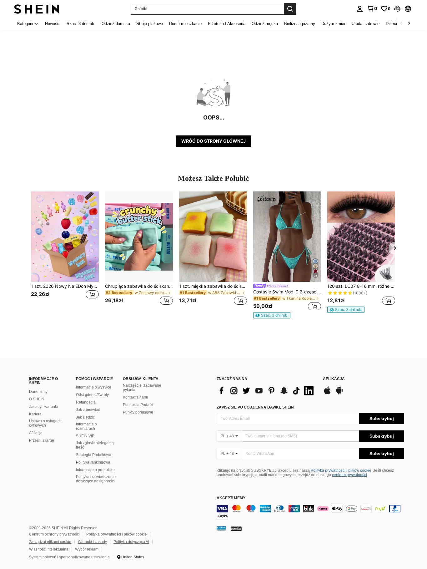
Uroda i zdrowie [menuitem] (365, 23)
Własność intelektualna (48, 549)
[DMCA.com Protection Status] (236, 528)
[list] (267, 390)
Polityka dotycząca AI (131, 542)
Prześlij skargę (41, 440)
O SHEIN (36, 399)
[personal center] (360, 9)
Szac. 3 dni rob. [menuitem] (81, 23)
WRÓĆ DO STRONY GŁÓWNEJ (213, 141)
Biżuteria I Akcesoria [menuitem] (226, 23)
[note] (271, 315)
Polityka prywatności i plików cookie (341, 470)
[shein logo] (36, 8)
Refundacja (86, 402)
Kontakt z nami (135, 397)
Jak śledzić (85, 417)
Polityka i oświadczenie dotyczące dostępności (96, 479)
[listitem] (65, 251)
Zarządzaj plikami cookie (50, 542)
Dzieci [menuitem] (391, 23)
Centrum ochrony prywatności (54, 534)
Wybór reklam (86, 549)
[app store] (327, 393)
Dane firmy (38, 391)
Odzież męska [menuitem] (265, 23)
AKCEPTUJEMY (231, 498)
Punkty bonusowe (138, 412)
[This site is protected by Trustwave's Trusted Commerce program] (221, 528)
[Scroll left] (401, 24)
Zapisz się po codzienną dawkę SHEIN (255, 407)
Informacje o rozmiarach (86, 426)
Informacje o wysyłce (93, 387)
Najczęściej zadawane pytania (142, 387)
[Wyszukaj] (290, 9)
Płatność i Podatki (138, 405)
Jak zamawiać (88, 410)
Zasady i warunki (43, 406)
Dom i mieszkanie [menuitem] (185, 23)
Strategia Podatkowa (93, 455)
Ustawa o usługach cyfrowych (45, 423)
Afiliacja (36, 433)
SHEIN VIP (85, 436)
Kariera (35, 414)
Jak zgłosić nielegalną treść (95, 445)
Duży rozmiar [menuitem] (333, 23)
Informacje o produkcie (95, 470)
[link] (372, 8)
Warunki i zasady (92, 542)
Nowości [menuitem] (52, 23)
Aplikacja (334, 379)
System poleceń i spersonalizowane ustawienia (69, 557)
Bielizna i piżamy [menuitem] (299, 23)
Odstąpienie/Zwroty (92, 395)
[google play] (339, 393)
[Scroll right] (409, 24)
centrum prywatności (349, 475)
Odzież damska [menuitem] (116, 23)
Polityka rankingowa (93, 462)
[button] (397, 9)
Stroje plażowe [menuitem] (149, 23)
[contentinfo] (310, 512)
